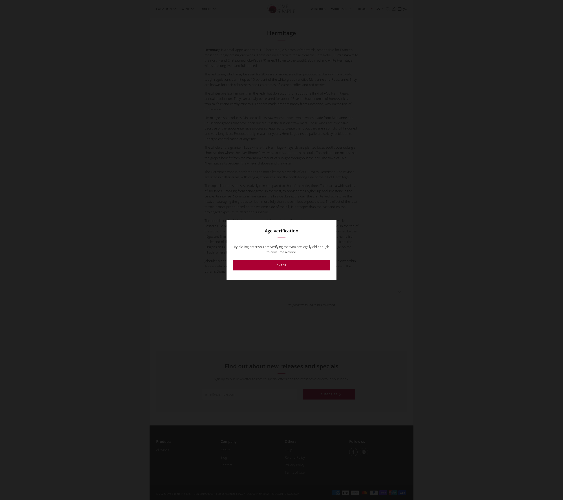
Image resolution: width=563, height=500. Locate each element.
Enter (281, 265)
